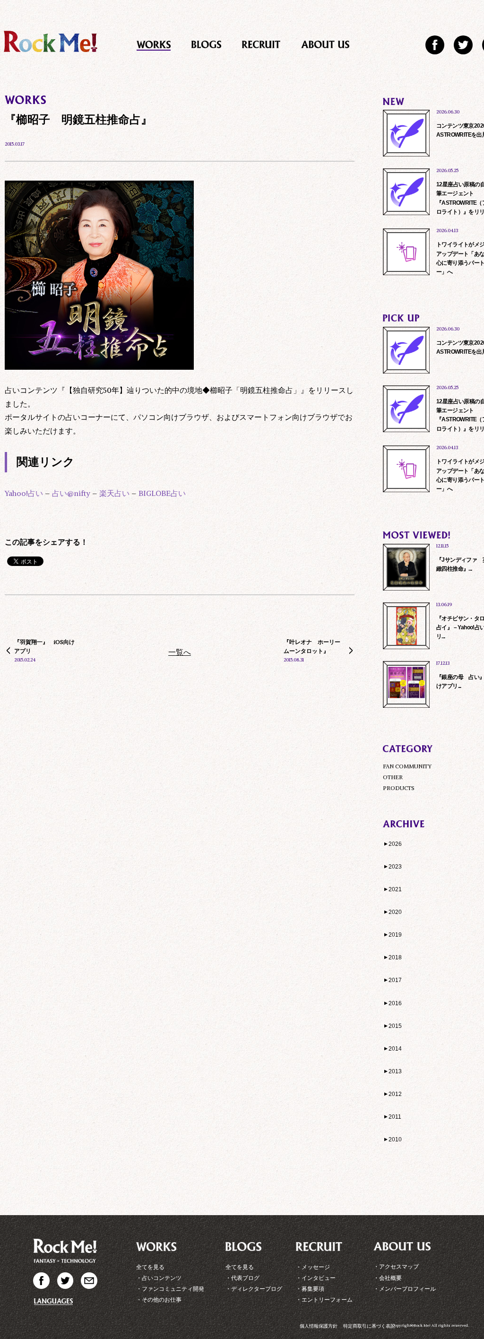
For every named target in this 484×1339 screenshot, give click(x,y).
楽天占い (114, 493)
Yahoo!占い (24, 493)
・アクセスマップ (396, 1266)
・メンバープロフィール (404, 1288)
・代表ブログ (242, 1277)
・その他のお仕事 (159, 1299)
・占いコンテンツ (159, 1277)
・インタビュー (316, 1277)
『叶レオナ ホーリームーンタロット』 (312, 646)
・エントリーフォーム (324, 1299)
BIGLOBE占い (162, 493)
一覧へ (179, 652)
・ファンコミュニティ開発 (170, 1288)
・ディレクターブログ (253, 1288)
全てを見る (150, 1266)
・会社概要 (387, 1277)
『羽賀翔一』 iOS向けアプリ (44, 646)
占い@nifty (71, 493)
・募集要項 (310, 1288)
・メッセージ (313, 1266)
